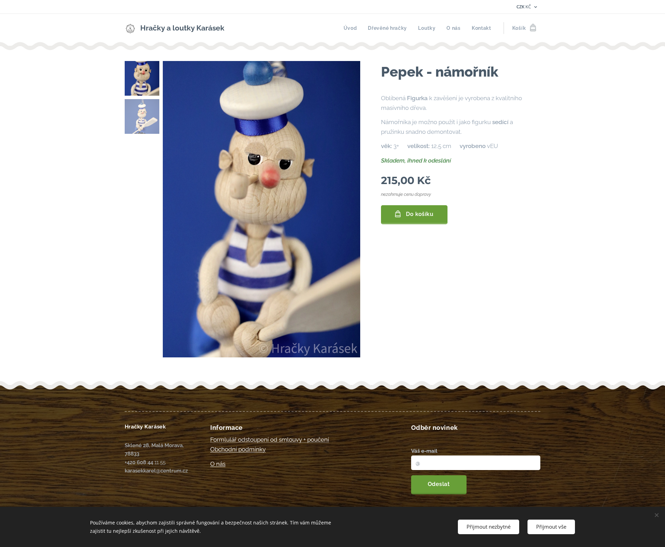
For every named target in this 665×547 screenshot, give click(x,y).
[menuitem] (352, 28)
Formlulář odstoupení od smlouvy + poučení (269, 439)
